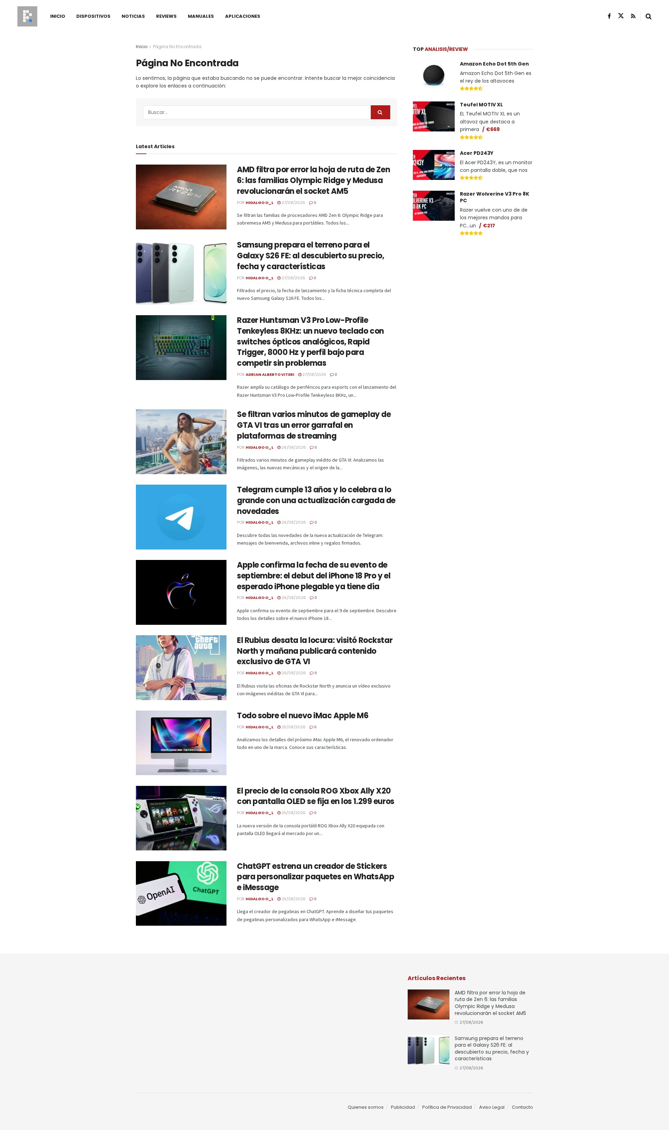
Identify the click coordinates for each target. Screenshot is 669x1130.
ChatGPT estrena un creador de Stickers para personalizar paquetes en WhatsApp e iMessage (315, 877)
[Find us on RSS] (633, 16)
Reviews (166, 16)
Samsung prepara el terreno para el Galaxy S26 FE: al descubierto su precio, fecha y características (310, 256)
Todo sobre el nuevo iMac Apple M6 (302, 715)
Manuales (201, 16)
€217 (489, 225)
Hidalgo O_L (260, 202)
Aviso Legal (492, 1107)
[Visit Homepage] (27, 16)
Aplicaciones (242, 16)
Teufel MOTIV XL (481, 104)
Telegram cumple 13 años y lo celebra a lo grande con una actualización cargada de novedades (316, 500)
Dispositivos (93, 16)
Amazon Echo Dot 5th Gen (494, 63)
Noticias (133, 16)
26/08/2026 (293, 447)
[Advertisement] (473, 295)
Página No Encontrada (177, 47)
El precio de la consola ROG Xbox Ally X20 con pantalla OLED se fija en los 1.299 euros (315, 796)
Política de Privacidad (447, 1107)
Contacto (522, 1107)
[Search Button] (649, 16)
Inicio (57, 16)
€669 (493, 129)
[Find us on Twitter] (621, 16)
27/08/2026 (292, 202)
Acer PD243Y (476, 153)
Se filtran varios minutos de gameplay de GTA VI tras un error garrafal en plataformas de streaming (314, 425)
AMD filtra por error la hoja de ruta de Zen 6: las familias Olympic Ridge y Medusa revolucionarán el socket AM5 (313, 180)
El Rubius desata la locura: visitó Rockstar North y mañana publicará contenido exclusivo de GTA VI (314, 651)
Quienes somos (366, 1107)
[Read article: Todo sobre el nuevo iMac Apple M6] (181, 743)
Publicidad (403, 1107)
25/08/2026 (293, 727)
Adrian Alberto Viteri (270, 374)
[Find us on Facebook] (609, 16)
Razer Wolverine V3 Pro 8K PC (494, 197)
